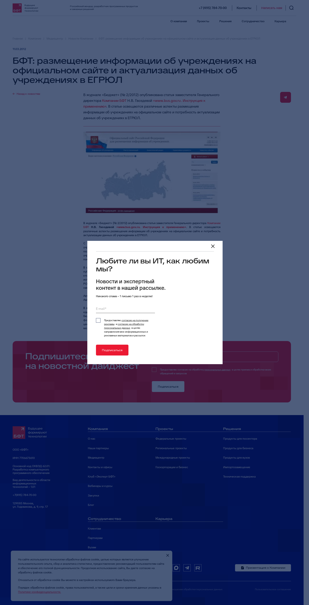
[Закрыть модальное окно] (212, 246)
